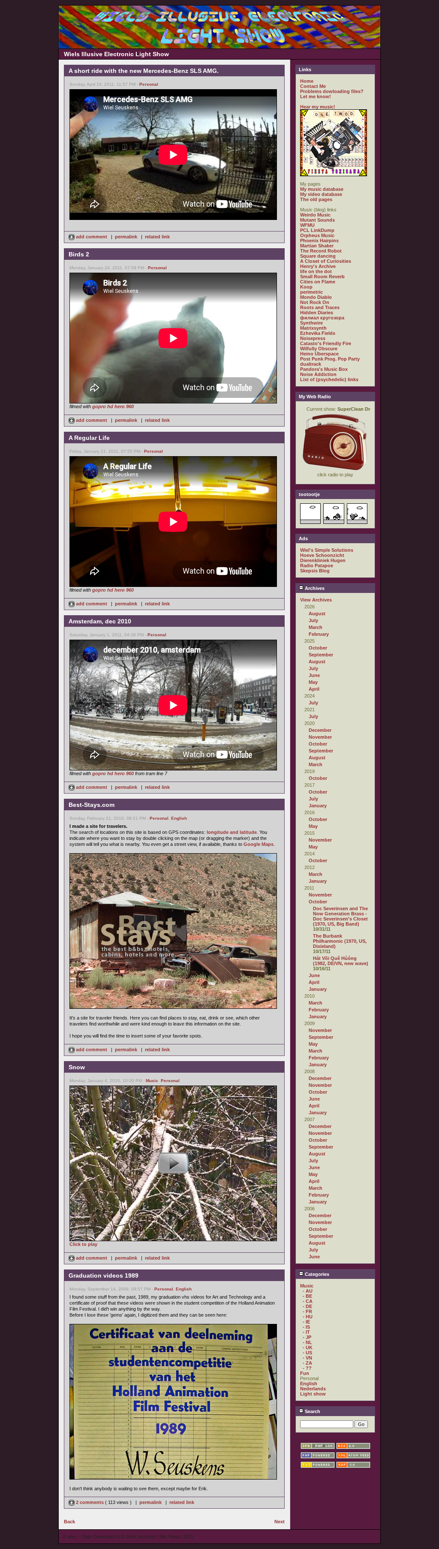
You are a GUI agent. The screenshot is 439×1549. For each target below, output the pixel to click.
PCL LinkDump (317, 230)
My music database (321, 189)
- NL (307, 1342)
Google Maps (259, 844)
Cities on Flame (317, 281)
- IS (306, 1326)
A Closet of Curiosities (325, 261)
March (315, 627)
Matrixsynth (313, 328)
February (319, 634)
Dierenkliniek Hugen (323, 560)
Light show (313, 1393)
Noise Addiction (318, 374)
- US (307, 1352)
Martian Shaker (317, 245)
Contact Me (313, 86)
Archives (314, 588)
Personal (148, 84)
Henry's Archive (318, 266)
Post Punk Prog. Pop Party (330, 358)
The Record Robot (321, 250)
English (179, 818)
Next (279, 1521)
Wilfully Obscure (318, 348)
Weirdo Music (315, 214)
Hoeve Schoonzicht (322, 555)
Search (312, 1411)
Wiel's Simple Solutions (326, 550)
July (313, 620)
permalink (126, 236)
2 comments (90, 1502)
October (318, 647)
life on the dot (316, 271)
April (314, 689)
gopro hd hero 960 (113, 406)
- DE (307, 1306)
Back (69, 1521)
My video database (321, 194)
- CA (308, 1301)
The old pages (316, 199)
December (320, 730)
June (314, 675)
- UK (308, 1347)
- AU (308, 1290)
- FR (307, 1311)
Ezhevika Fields (317, 333)
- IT (306, 1332)
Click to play (83, 1244)
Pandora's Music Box (324, 369)
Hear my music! (317, 106)
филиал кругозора (322, 317)
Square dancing (318, 256)
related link (157, 236)
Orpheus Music (317, 235)
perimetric (311, 292)
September (321, 654)
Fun (304, 1373)
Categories (316, 1274)
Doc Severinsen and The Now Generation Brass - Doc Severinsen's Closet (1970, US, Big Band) (340, 916)
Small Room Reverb (322, 276)
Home (306, 81)
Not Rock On (314, 302)
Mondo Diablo (316, 297)
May (313, 682)
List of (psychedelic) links (329, 379)
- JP (307, 1337)
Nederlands (313, 1388)
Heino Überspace (319, 353)
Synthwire (311, 322)
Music (152, 1080)
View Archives (316, 599)
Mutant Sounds (317, 220)
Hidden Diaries (316, 312)
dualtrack (310, 364)
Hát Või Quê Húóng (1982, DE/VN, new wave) (340, 961)
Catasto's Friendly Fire (325, 343)
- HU (308, 1316)
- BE (307, 1296)
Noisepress (312, 338)
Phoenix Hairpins (319, 240)
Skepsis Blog (315, 570)
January (318, 805)
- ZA (307, 1363)
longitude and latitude (232, 832)
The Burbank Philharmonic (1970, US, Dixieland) (340, 941)
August (317, 613)
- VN (307, 1357)
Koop (306, 286)
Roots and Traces (320, 307)
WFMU (307, 225)
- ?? (307, 1368)
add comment (91, 236)
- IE (306, 1321)
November (320, 737)
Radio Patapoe (316, 565)
